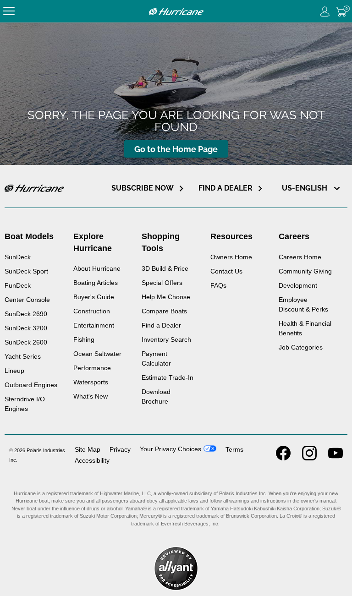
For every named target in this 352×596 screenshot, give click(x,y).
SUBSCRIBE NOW (142, 188)
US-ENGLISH (305, 188)
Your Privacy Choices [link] (170, 449)
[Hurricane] (176, 11)
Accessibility (92, 460)
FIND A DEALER (225, 188)
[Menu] (9, 11)
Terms (234, 449)
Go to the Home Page (176, 149)
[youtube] (335, 458)
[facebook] (283, 458)
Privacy (120, 449)
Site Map (87, 449)
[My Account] (325, 11)
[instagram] (309, 458)
